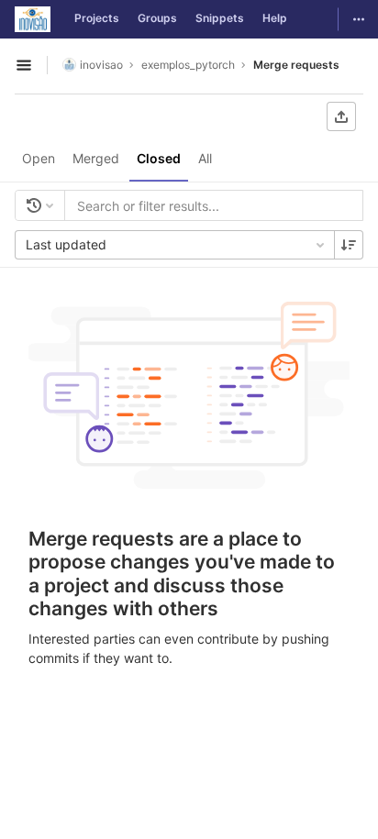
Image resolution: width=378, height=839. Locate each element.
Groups (157, 18)
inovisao (101, 65)
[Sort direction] (348, 244)
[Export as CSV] (341, 116)
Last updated (66, 244)
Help (274, 18)
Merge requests (296, 65)
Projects (96, 18)
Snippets (219, 18)
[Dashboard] (32, 19)
